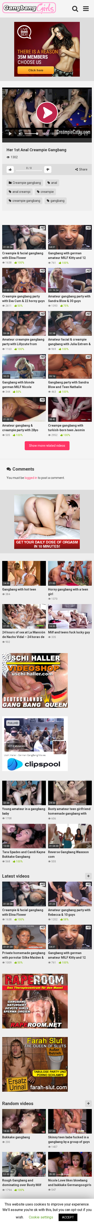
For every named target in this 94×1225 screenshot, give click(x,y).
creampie (47, 191)
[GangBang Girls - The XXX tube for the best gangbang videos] (29, 9)
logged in (31, 478)
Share (82, 169)
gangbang (57, 200)
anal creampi (21, 191)
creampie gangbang (26, 200)
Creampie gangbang (26, 183)
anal (53, 183)
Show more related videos (47, 445)
